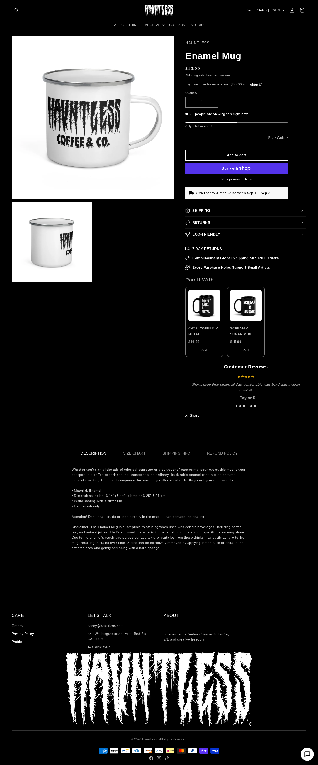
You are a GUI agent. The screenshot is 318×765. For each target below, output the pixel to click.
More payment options (236, 179)
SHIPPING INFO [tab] (176, 453)
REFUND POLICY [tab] (222, 453)
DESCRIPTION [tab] (93, 453)
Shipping (191, 75)
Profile (17, 641)
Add (204, 350)
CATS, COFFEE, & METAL (203, 331)
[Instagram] (159, 758)
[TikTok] (167, 758)
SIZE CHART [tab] (134, 453)
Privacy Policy (23, 633)
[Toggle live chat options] (307, 754)
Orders (17, 625)
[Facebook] (151, 758)
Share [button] (195, 415)
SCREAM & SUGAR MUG (241, 331)
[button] (17, 10)
